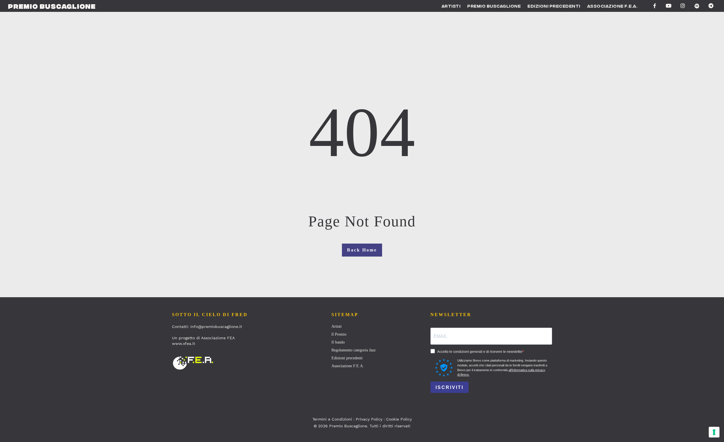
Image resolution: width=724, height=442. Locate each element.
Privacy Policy (369, 419)
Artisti (336, 326)
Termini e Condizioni (332, 419)
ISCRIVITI (450, 387)
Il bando (338, 342)
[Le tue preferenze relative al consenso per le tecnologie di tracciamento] (714, 432)
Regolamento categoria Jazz (353, 350)
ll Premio (338, 334)
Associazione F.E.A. (347, 366)
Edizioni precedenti (347, 358)
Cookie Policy (399, 419)
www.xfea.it (183, 343)
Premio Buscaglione (52, 6)
